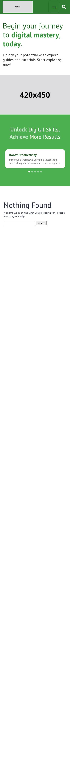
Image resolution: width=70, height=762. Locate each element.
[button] (29, 171)
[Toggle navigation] (53, 7)
